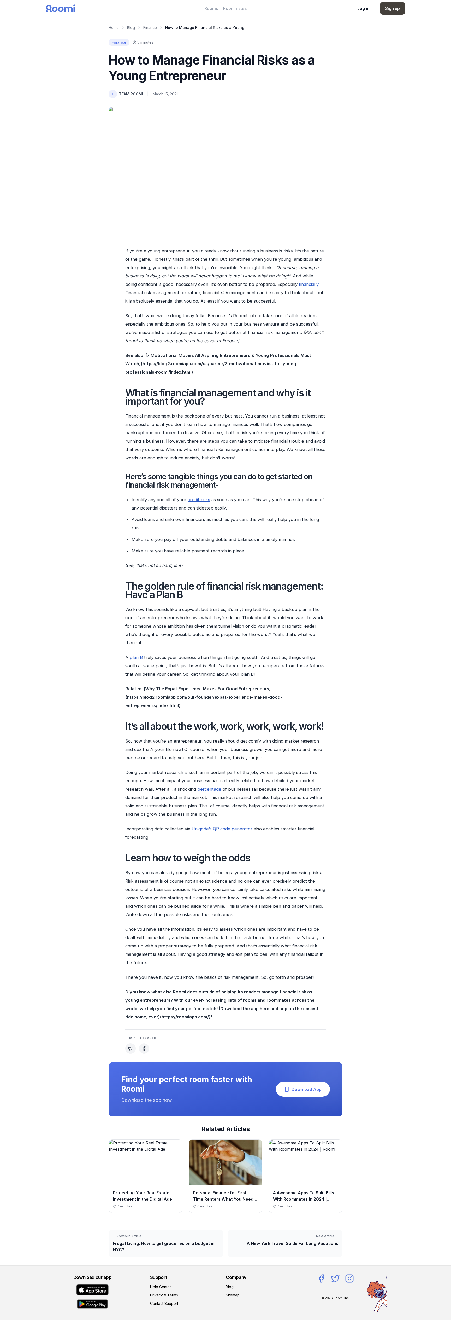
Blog (131, 27)
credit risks (199, 499)
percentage (209, 789)
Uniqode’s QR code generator (222, 828)
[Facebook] (321, 1278)
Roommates (235, 8)
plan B (136, 657)
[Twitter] (335, 1278)
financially (308, 284)
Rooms (211, 8)
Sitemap (233, 1295)
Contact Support (164, 1303)
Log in (363, 8)
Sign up (392, 8)
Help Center (160, 1286)
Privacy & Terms (164, 1295)
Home (114, 27)
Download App (307, 1089)
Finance (150, 27)
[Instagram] (349, 1278)
